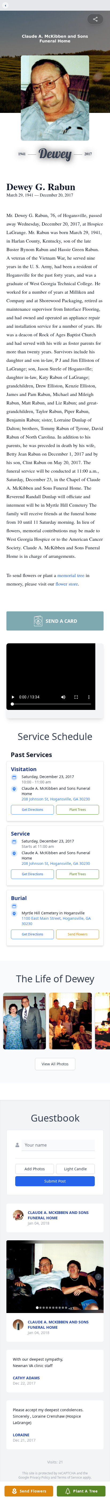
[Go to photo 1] (37, 1307)
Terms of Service (69, 1477)
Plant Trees (77, 809)
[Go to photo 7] (57, 1308)
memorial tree (70, 575)
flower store (67, 583)
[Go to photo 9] (63, 1308)
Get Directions (32, 809)
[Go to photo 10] (66, 1308)
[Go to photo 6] (53, 1308)
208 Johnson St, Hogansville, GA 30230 (56, 798)
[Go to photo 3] (44, 1308)
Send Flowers (78, 934)
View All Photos (55, 1063)
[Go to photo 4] (47, 1308)
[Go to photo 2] (41, 1308)
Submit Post (55, 1181)
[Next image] (98, 1277)
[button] (55, 1276)
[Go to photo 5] (50, 1308)
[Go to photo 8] (60, 1308)
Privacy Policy (40, 1477)
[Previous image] (12, 1277)
